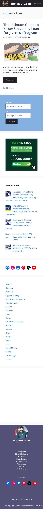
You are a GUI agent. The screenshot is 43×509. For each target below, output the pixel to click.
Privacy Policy (9, 506)
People (8, 336)
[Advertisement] (21, 395)
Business (9, 291)
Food (8, 314)
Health (8, 325)
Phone (8, 340)
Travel (8, 359)
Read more (10, 80)
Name (8, 102)
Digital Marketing (21, 454)
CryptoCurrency (12, 295)
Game (8, 318)
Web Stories (21, 469)
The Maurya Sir (20, 3)
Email (8, 111)
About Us (31, 506)
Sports (8, 351)
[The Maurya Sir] (5, 3)
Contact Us (38, 506)
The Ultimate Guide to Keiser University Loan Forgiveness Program (21, 28)
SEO (7, 344)
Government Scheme (14, 321)
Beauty (9, 284)
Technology (11, 355)
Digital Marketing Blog (15, 299)
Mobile (9, 329)
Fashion (9, 306)
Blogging (9, 288)
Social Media (11, 348)
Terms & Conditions (21, 506)
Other (8, 333)
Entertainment (12, 303)
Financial (10, 88)
